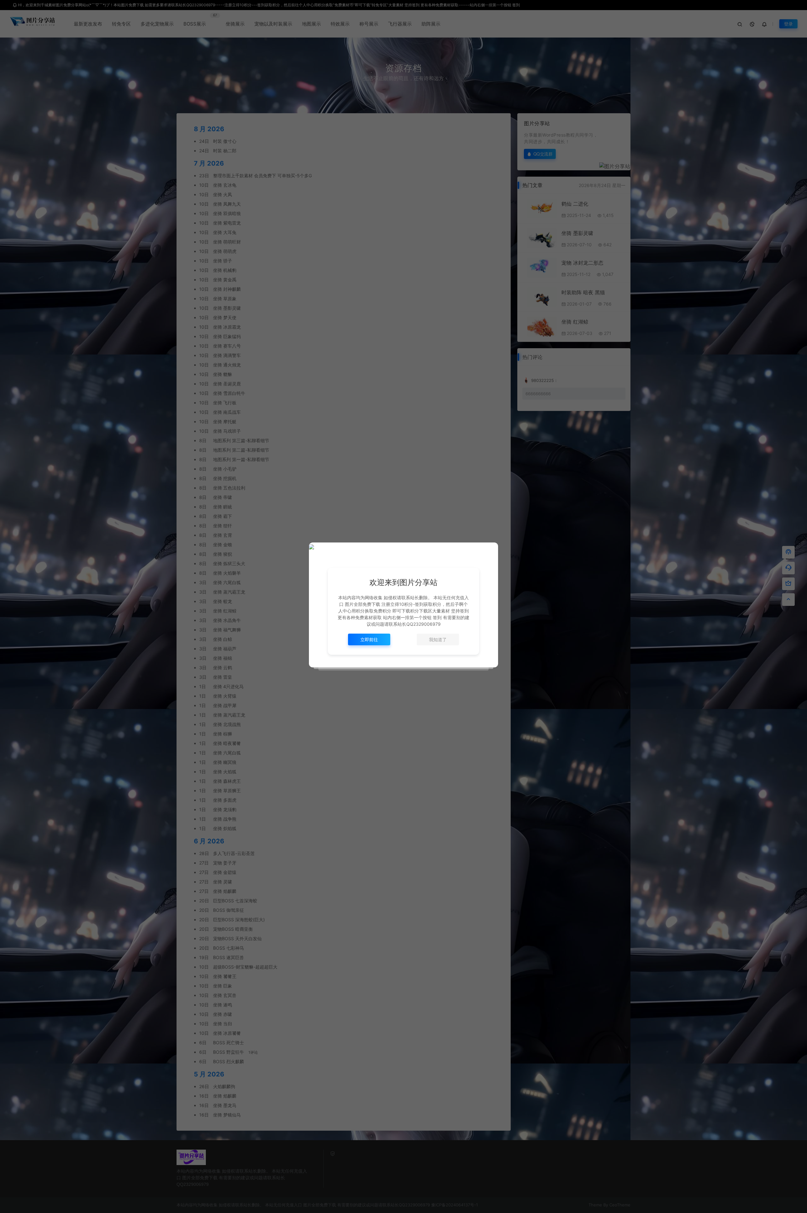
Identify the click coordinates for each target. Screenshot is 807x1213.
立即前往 (369, 639)
